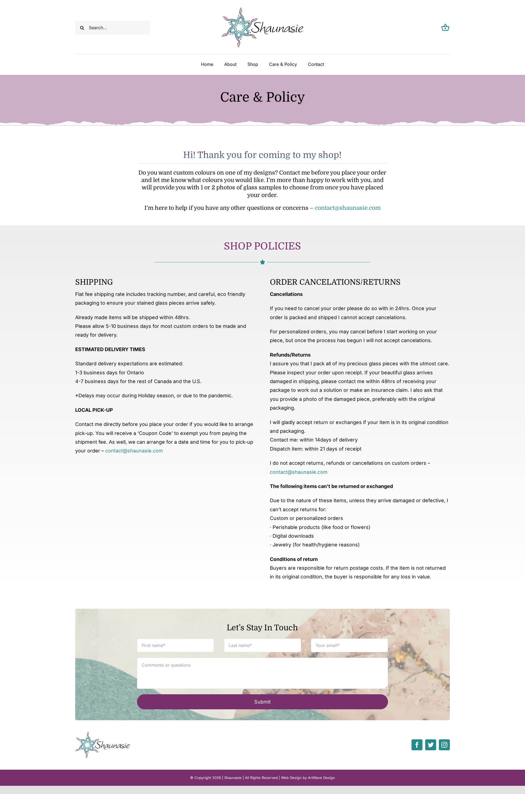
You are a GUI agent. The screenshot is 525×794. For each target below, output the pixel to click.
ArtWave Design (321, 777)
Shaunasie (233, 777)
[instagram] (444, 744)
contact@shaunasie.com (348, 208)
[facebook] (417, 744)
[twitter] (430, 744)
